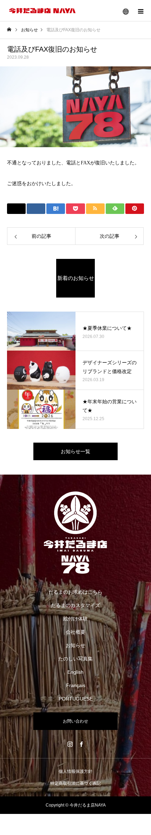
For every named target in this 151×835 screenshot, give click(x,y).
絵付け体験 (75, 618)
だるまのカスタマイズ (75, 605)
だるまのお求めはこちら (75, 592)
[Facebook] (81, 744)
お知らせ (75, 645)
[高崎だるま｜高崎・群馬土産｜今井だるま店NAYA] (75, 532)
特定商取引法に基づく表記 (75, 783)
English (75, 672)
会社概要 (75, 632)
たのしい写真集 (75, 658)
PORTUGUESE (76, 699)
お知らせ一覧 (75, 451)
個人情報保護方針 (75, 771)
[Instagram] (69, 744)
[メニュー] (140, 10)
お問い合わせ (75, 721)
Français (75, 685)
